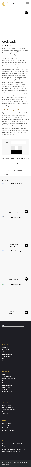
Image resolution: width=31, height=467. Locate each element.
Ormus (4, 374)
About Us (5, 348)
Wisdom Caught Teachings (12, 163)
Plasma (4, 381)
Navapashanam (7, 354)
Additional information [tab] (18, 170)
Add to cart (16, 152)
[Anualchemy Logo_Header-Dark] (12, 3)
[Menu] (26, 3)
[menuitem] (26, 3)
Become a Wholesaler (9, 412)
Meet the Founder (7, 350)
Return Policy (6, 428)
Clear (27, 156)
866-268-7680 (21, 449)
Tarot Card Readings (8, 410)
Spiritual (22, 160)
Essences (5, 383)
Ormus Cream (6, 387)
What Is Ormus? (7, 352)
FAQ (3, 358)
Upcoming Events (7, 407)
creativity (22, 158)
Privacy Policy (6, 424)
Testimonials (6, 356)
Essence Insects (14, 158)
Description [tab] (7, 170)
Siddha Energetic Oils (8, 379)
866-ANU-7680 (11, 449)
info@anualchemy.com (13, 451)
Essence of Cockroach (11, 160)
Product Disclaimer (8, 430)
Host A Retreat (6, 405)
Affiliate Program (7, 414)
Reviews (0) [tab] (7, 174)
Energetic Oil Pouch (8, 391)
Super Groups (6, 376)
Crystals (4, 389)
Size (7, 142)
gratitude (18, 160)
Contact (4, 360)
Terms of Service (7, 426)
